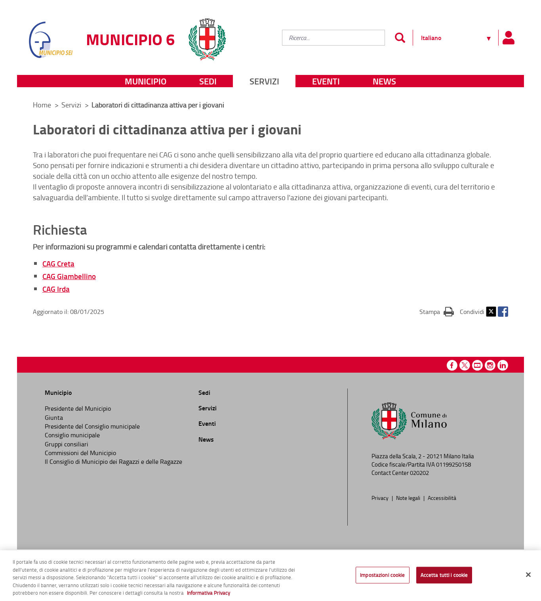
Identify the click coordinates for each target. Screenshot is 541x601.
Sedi (208, 81)
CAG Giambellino (69, 276)
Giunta (54, 417)
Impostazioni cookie (382, 574)
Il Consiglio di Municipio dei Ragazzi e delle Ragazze (113, 461)
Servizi (264, 81)
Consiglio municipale (72, 435)
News (384, 81)
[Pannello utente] (508, 38)
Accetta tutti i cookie (444, 574)
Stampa (436, 311)
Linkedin (502, 365)
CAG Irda (56, 288)
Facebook (503, 311)
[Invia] (400, 38)
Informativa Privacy (208, 592)
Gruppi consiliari (66, 444)
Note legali (408, 497)
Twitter (491, 311)
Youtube (477, 365)
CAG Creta (58, 263)
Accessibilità (442, 497)
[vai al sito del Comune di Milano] (207, 34)
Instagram (490, 365)
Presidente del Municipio (78, 408)
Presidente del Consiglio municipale (92, 426)
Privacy (380, 497)
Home (42, 104)
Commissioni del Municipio (80, 452)
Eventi (326, 81)
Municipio (145, 81)
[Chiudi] (528, 575)
